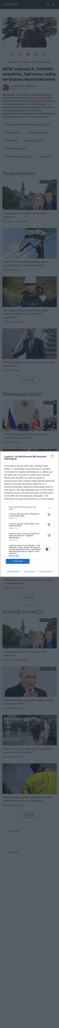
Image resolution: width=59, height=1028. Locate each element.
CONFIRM (17, 561)
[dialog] (29, 514)
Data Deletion (13, 571)
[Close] (53, 457)
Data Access (29, 571)
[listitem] (29, 508)
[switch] (48, 514)
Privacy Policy (46, 571)
